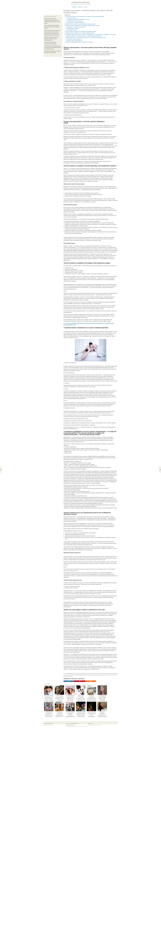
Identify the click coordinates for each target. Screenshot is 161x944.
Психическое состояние (79, 673)
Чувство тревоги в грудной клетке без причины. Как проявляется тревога (83, 25)
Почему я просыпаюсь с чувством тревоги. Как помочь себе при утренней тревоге (85, 16)
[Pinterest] (79, 681)
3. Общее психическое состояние (74, 21)
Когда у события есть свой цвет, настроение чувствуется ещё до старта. (51, 27)
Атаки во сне (113, 674)
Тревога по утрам (69, 676)
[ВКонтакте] (69, 681)
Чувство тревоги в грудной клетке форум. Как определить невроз (81, 31)
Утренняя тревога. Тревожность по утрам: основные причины (80, 33)
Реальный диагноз (85, 674)
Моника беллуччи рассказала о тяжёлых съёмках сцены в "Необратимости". (51, 39)
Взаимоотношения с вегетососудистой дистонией (96, 674)
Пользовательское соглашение (74, 723)
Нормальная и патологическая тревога (76, 27)
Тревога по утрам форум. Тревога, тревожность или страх (79, 42)
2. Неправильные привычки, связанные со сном (78, 19)
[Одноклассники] (90, 681)
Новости (80, 7)
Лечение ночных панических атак (74, 40)
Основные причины (70, 674)
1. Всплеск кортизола (72, 18)
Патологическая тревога (103, 673)
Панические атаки (108, 674)
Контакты (67, 723)
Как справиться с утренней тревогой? (75, 22)
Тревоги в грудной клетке (88, 673)
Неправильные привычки (71, 673)
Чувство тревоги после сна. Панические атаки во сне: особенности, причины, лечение (86, 37)
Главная (74, 7)
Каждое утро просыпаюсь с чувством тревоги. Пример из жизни (83, 24)
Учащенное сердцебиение (77, 674)
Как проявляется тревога (73, 28)
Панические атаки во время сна (74, 39)
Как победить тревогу (72, 30)
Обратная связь (90, 723)
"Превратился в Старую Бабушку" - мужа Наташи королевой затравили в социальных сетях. (52, 47)
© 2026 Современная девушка (48, 723)
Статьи (85, 7)
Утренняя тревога (110, 673)
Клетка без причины (95, 673)
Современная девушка (80, 2)
